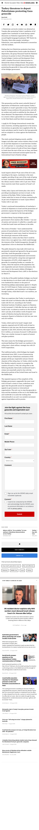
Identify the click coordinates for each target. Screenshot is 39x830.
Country (7, 457)
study (5, 123)
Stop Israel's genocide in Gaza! (11, 566)
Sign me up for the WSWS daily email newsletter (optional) (20, 494)
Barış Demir (4, 17)
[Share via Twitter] (8, 24)
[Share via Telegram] (17, 24)
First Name (8, 418)
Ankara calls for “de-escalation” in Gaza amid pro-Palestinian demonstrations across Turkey (14, 532)
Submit (19, 514)
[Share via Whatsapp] (13, 24)
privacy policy (17, 508)
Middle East (14, 570)
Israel (22, 570)
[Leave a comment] (30, 24)
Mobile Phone (9, 442)
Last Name (8, 426)
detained (18, 65)
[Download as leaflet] (26, 24)
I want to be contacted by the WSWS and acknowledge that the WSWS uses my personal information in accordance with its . (21, 505)
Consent (8, 499)
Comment (8, 465)
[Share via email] (22, 24)
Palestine (4, 570)
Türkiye (29, 570)
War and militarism (28, 566)
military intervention (17, 285)
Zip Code (8, 449)
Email (7, 434)
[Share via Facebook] (4, 24)
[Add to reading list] (35, 24)
